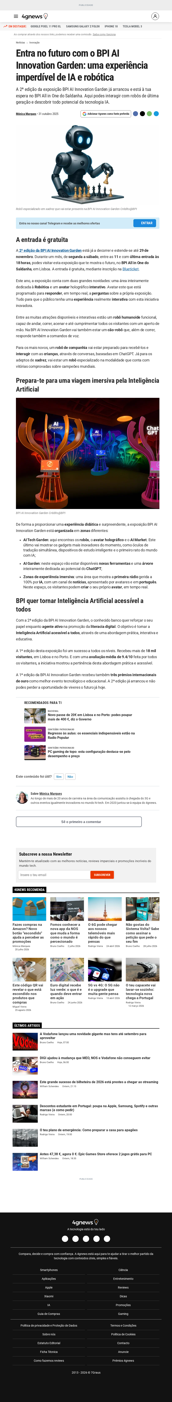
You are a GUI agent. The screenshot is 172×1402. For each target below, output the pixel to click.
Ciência (123, 1270)
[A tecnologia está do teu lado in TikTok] (96, 1239)
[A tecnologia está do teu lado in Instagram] (75, 1239)
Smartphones (49, 1270)
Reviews (123, 1287)
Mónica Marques (26, 114)
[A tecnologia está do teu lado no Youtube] (86, 1239)
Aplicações (49, 1278)
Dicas (123, 1296)
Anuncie (123, 1352)
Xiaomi (48, 1296)
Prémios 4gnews (123, 1360)
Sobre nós (48, 1334)
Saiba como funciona (104, 34)
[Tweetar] (142, 113)
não (70, 776)
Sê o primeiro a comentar (81, 822)
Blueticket (130, 269)
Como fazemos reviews (49, 1360)
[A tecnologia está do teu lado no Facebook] (65, 1239)
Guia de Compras (49, 1313)
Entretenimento (123, 1278)
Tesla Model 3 (132, 26)
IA (48, 1305)
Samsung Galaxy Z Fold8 (83, 26)
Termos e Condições (123, 1325)
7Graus (95, 1372)
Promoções (123, 1305)
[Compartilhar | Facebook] (135, 113)
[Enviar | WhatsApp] (149, 113)
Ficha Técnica (49, 1352)
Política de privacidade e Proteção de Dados (49, 1325)
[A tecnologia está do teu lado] (35, 16)
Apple (48, 1287)
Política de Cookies (123, 1334)
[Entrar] (155, 16)
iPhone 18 (111, 26)
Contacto (123, 1343)
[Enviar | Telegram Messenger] (156, 113)
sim (58, 776)
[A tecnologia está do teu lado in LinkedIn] (107, 1239)
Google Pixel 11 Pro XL (46, 26)
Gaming (123, 1313)
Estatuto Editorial (49, 1343)
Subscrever (102, 875)
